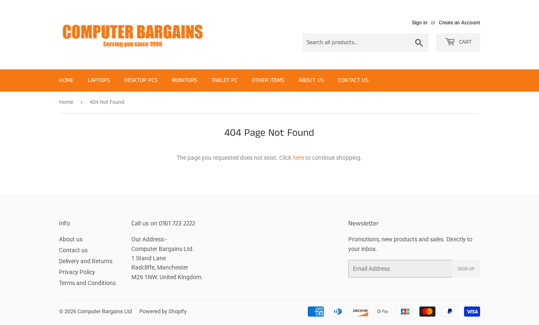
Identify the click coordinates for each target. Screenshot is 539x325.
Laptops (99, 80)
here (298, 157)
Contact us (353, 80)
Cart (464, 42)
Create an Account (459, 23)
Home (66, 80)
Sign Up (466, 268)
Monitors (184, 80)
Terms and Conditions (87, 283)
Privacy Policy (77, 272)
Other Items (268, 80)
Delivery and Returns (85, 261)
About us (311, 80)
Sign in (419, 23)
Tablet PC (224, 80)
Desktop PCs (140, 80)
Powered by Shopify (163, 311)
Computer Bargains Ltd (104, 311)
